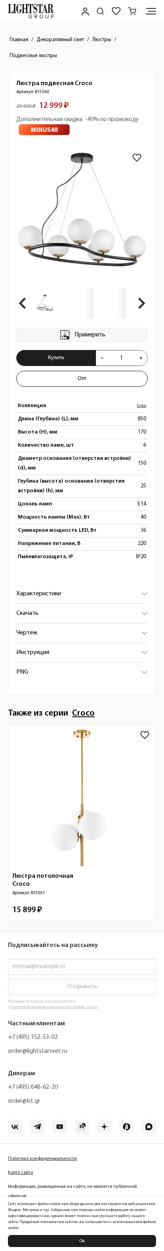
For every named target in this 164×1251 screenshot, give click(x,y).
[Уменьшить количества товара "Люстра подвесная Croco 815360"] (102, 358)
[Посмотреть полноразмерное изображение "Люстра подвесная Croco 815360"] (82, 213)
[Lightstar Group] (31, 11)
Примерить (89, 335)
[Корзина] (132, 11)
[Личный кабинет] (84, 11)
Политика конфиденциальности (42, 1158)
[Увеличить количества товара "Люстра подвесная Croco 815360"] (141, 358)
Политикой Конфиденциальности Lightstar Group (54, 1007)
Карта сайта (20, 1172)
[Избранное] (116, 11)
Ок (82, 1241)
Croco (141, 406)
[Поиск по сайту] (100, 11)
